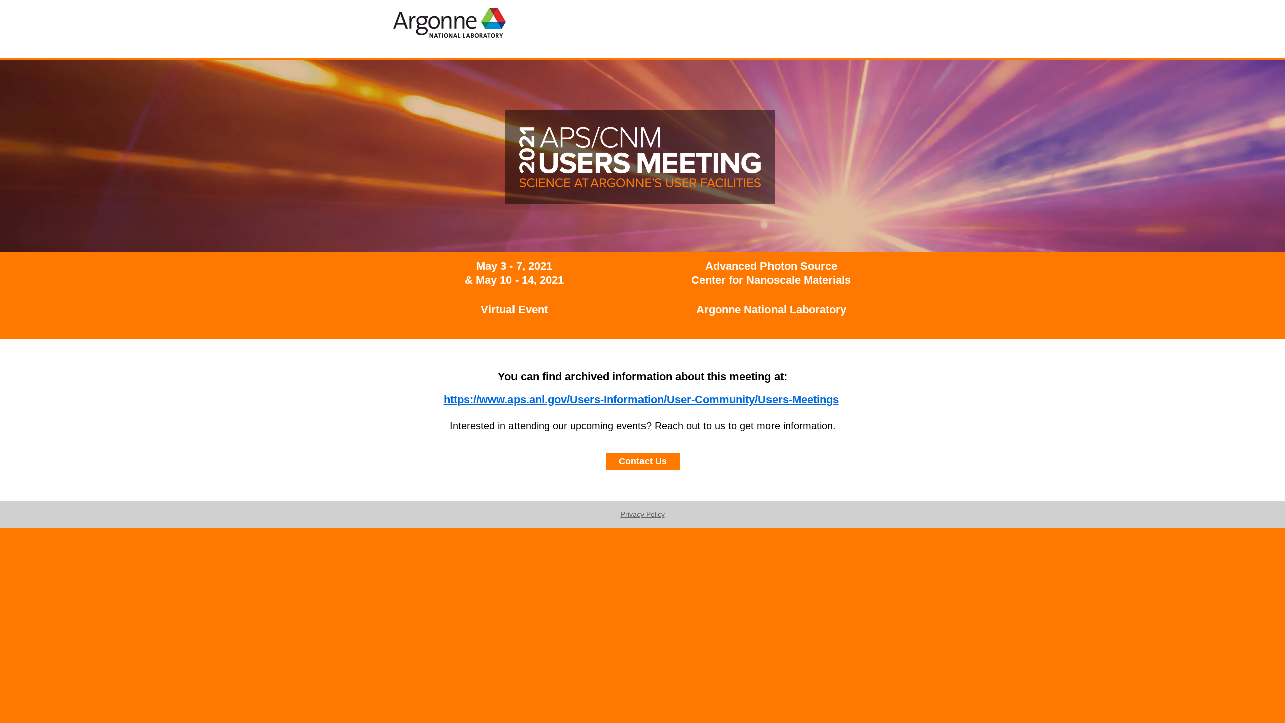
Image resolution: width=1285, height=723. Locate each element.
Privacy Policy (643, 514)
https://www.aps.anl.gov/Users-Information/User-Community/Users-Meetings (641, 399)
